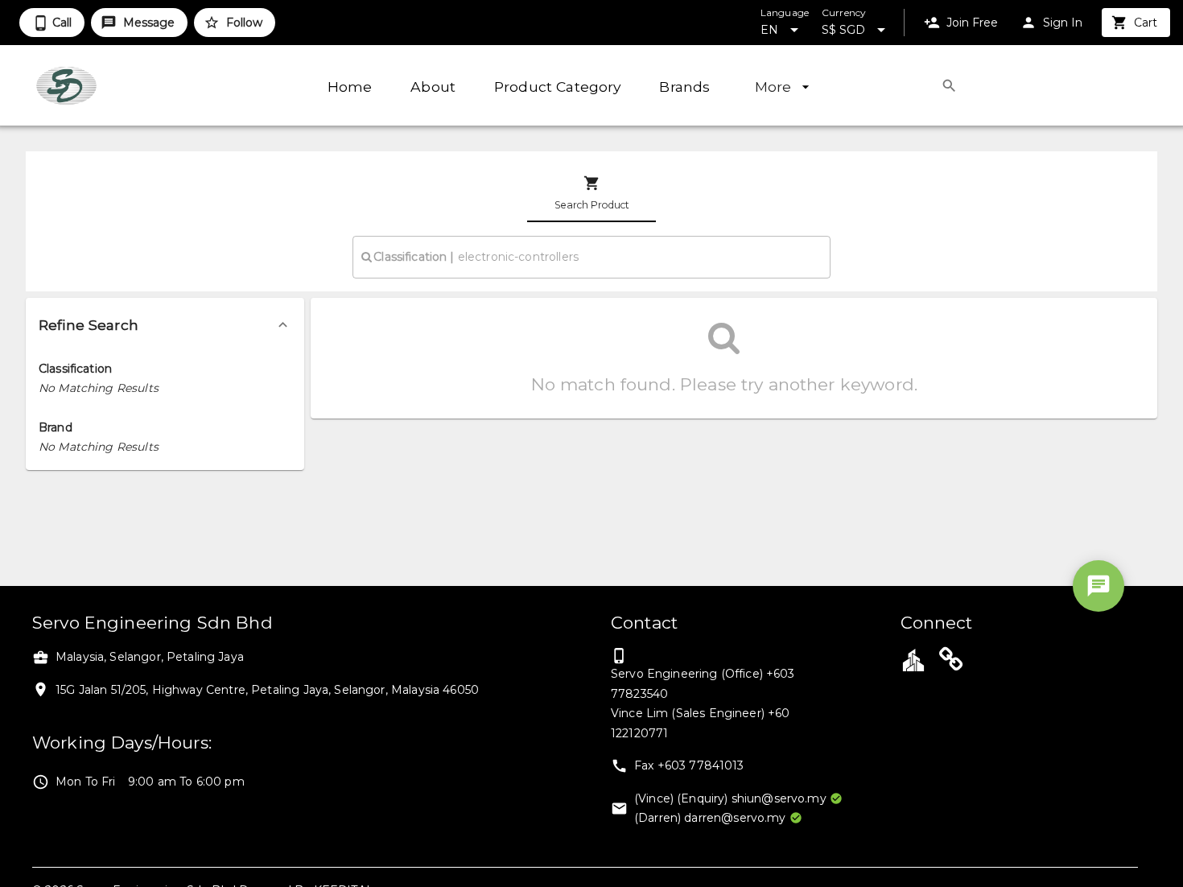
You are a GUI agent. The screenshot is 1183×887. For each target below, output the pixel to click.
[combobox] (591, 256)
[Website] (951, 661)
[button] (165, 325)
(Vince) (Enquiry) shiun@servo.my (730, 798)
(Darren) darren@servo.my (710, 818)
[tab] (591, 193)
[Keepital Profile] (913, 659)
